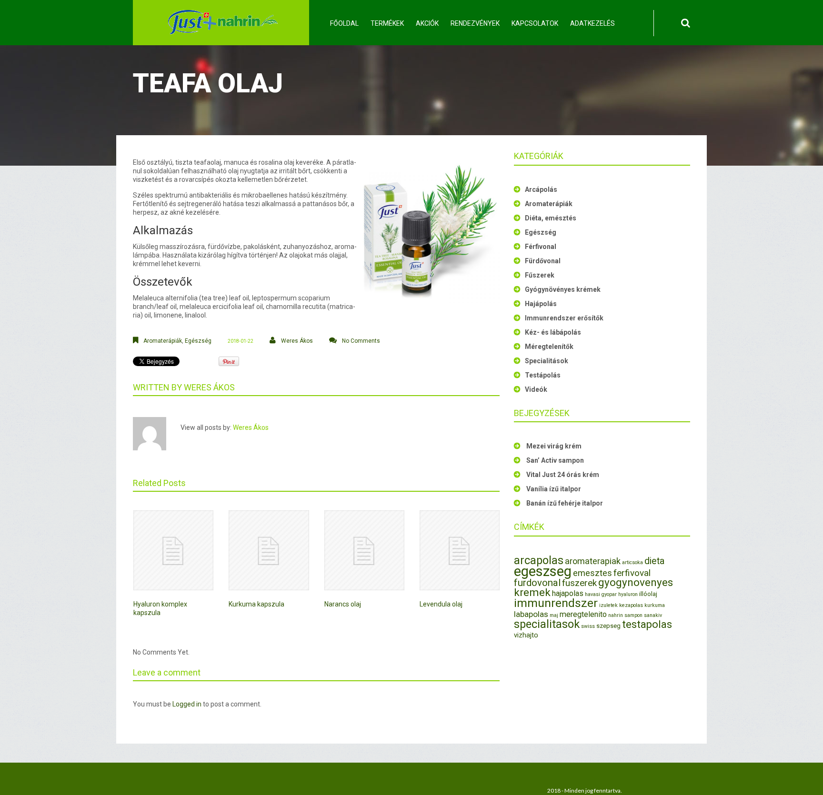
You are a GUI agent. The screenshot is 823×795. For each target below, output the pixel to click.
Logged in (186, 704)
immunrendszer (556, 603)
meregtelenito (583, 614)
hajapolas (567, 593)
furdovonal (537, 582)
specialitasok (547, 624)
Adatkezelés (592, 23)
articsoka (632, 562)
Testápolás (543, 375)
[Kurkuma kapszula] (269, 550)
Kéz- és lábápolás (553, 332)
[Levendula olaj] (460, 550)
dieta (654, 561)
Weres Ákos (297, 341)
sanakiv (653, 615)
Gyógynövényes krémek (563, 289)
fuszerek (579, 582)
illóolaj (648, 593)
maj (554, 615)
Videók (536, 389)
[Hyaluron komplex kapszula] (173, 550)
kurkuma (654, 605)
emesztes (592, 573)
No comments (361, 341)
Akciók (427, 23)
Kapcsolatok (535, 23)
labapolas (531, 614)
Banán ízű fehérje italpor (564, 503)
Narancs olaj (342, 604)
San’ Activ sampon (555, 460)
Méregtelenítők (549, 346)
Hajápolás (541, 304)
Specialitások (546, 361)
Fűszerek (539, 275)
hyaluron (628, 594)
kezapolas (631, 605)
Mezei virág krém (554, 446)
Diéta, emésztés (550, 218)
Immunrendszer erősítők (564, 318)
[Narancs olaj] (364, 550)
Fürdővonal (543, 261)
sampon (633, 615)
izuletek (608, 605)
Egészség (198, 341)
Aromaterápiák (162, 341)
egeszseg (543, 571)
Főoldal (344, 23)
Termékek (387, 23)
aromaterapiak (593, 561)
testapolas (647, 624)
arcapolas (538, 560)
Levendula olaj (441, 604)
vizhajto (526, 635)
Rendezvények (475, 23)
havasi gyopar (601, 594)
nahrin (615, 615)
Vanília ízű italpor (553, 489)
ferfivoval (632, 572)
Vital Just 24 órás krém (562, 474)
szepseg (608, 625)
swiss (588, 626)
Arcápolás (541, 189)
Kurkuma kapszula (256, 604)
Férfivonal (540, 246)
